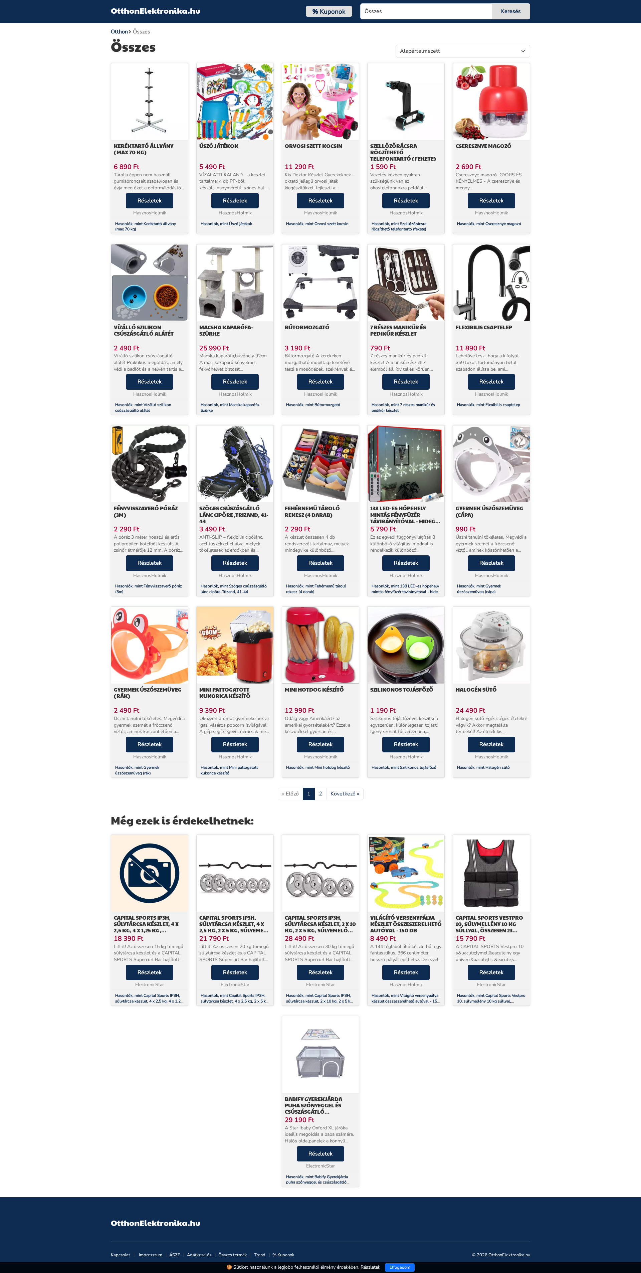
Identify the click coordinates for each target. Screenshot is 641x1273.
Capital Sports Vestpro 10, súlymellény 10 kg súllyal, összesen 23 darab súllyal (489, 927)
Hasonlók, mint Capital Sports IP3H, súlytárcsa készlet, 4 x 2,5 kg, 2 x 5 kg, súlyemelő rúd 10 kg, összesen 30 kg (235, 1001)
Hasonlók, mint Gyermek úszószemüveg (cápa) (479, 588)
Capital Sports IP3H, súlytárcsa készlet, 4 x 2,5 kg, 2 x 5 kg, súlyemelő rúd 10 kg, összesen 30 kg (235, 930)
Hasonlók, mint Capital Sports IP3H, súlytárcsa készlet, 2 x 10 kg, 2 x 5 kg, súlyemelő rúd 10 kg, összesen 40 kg (320, 1001)
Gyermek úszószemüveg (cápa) (489, 511)
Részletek (150, 200)
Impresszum (150, 1255)
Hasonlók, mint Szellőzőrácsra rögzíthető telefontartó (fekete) (399, 226)
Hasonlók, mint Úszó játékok (226, 223)
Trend (259, 1255)
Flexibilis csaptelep (484, 327)
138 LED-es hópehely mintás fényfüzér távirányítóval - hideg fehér (402, 517)
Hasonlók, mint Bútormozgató (313, 404)
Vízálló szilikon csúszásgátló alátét (144, 330)
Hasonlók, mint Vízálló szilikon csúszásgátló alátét (143, 407)
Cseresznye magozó (484, 146)
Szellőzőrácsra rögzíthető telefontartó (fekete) (403, 152)
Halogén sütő (476, 689)
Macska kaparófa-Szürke (226, 330)
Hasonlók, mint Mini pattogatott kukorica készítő (229, 770)
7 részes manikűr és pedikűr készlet (398, 330)
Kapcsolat (120, 1255)
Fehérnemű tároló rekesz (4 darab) (312, 511)
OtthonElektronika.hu (155, 10)
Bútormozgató (307, 327)
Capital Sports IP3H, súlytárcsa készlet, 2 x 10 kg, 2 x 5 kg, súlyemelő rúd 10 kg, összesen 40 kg (320, 930)
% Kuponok (283, 1255)
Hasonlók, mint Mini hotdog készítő (318, 767)
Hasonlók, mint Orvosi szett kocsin (317, 223)
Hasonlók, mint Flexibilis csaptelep (488, 404)
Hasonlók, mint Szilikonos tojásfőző (404, 767)
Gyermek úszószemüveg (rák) (148, 693)
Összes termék (232, 1255)
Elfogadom (400, 1267)
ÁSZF (174, 1255)
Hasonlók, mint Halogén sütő (483, 767)
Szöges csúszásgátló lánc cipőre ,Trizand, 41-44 (233, 514)
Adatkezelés (199, 1255)
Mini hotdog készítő (314, 689)
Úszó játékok (218, 146)
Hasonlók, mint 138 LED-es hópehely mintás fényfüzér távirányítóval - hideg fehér (406, 591)
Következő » (345, 793)
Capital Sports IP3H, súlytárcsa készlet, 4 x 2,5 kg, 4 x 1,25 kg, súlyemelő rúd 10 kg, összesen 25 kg (146, 930)
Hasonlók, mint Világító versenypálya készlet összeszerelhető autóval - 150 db (405, 1001)
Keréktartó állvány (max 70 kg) (143, 149)
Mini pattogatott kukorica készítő (224, 693)
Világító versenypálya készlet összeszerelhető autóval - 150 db (406, 924)
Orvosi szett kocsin (313, 146)
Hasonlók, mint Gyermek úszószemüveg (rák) (137, 770)
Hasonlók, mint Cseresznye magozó (489, 223)
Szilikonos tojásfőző (401, 689)
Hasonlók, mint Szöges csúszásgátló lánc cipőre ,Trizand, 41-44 (234, 588)
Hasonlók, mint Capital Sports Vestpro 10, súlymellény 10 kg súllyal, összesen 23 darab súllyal (491, 1001)
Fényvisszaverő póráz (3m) (146, 511)
